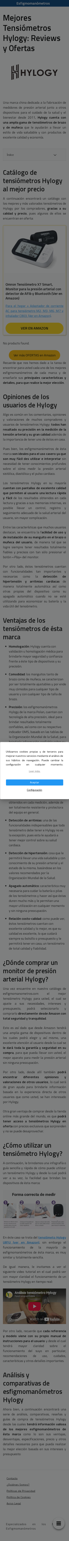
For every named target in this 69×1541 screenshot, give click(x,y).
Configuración (34, 790)
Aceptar (34, 782)
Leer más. (34, 771)
